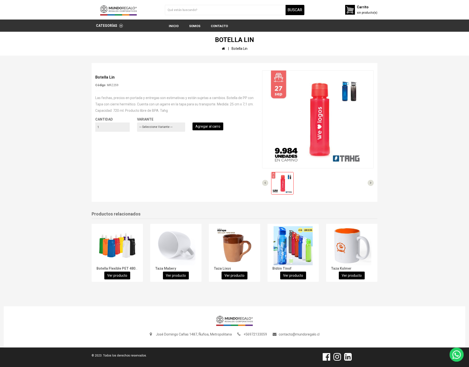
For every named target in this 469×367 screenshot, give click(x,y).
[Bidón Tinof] (293, 245)
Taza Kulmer (341, 268)
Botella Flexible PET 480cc (117, 268)
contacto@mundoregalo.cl (299, 334)
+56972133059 (255, 334)
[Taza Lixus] (234, 245)
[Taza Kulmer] (351, 245)
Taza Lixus (222, 268)
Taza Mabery (165, 268)
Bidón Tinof (281, 268)
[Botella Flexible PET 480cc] (117, 245)
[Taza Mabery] (175, 245)
